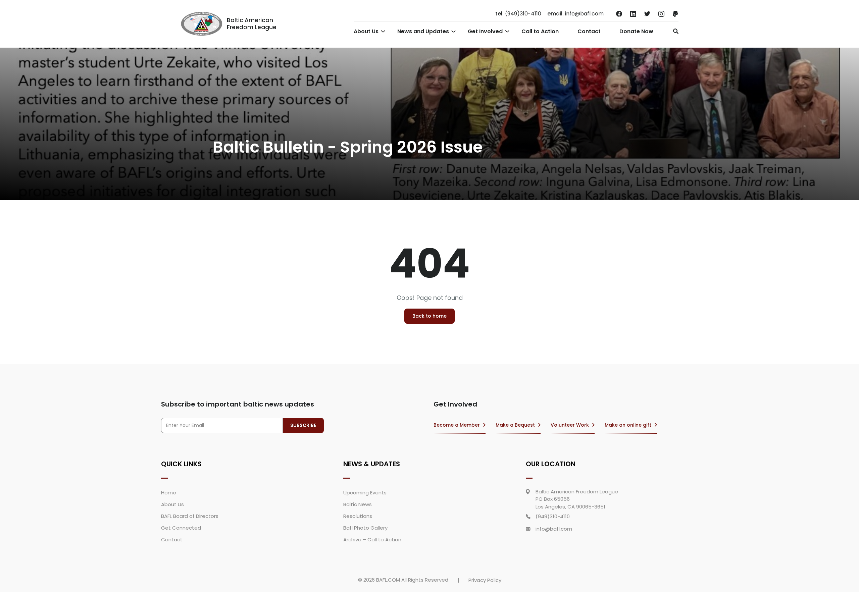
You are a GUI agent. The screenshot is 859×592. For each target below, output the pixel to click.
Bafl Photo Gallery (365, 527)
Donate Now (636, 31)
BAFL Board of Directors (189, 516)
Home (168, 492)
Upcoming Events (365, 492)
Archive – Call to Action (372, 539)
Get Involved (485, 31)
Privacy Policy (484, 580)
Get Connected (181, 527)
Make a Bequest (515, 425)
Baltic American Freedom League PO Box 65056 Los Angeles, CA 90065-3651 (577, 499)
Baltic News (357, 504)
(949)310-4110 (518, 13)
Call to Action (540, 31)
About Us (366, 31)
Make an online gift (628, 425)
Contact (589, 31)
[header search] (673, 31)
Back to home (429, 316)
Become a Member (457, 425)
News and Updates (423, 31)
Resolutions (357, 516)
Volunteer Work (570, 425)
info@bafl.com (575, 13)
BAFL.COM (388, 579)
